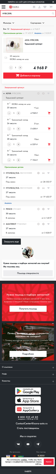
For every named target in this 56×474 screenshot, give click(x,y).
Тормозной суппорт (33, 44)
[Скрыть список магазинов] (4, 93)
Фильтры (7, 23)
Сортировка (35, 23)
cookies (24, 459)
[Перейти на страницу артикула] (43, 93)
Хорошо (49, 462)
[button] (28, 96)
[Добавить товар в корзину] (49, 113)
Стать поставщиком (28, 428)
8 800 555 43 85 (28, 417)
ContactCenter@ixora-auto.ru (32, 424)
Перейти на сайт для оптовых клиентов (26, 2)
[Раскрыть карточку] (4, 173)
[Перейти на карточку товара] (13, 45)
